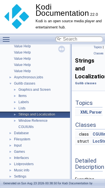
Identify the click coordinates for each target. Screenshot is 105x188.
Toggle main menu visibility (7, 39)
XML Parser (91, 112)
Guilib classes (24, 83)
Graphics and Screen (34, 90)
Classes (99, 53)
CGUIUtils (26, 127)
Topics (98, 47)
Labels (23, 102)
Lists (21, 108)
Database (21, 133)
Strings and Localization (36, 114)
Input (18, 145)
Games (19, 152)
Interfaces (21, 158)
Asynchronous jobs (28, 77)
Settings (20, 176)
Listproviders (24, 164)
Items (22, 96)
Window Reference (33, 121)
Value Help (22, 46)
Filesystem (22, 139)
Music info (21, 170)
